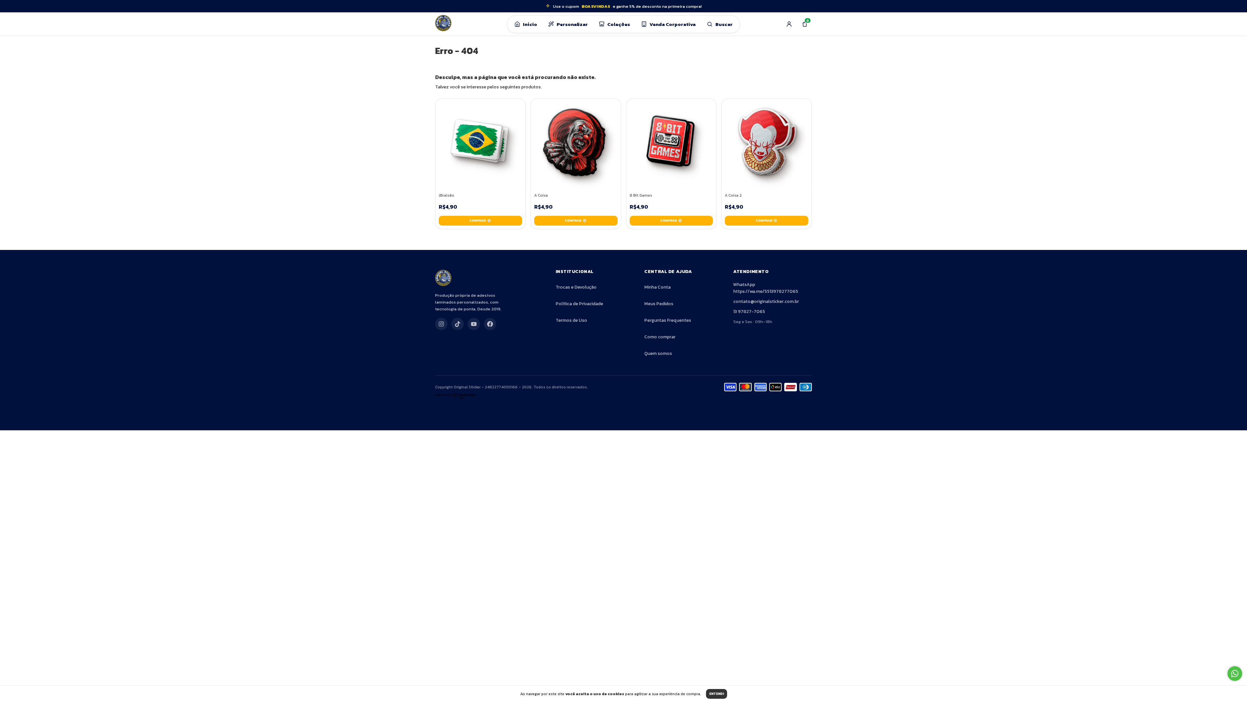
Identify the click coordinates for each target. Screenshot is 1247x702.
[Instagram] (441, 324)
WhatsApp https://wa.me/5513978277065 (765, 288)
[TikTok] (457, 324)
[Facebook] (490, 324)
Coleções (618, 24)
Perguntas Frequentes (667, 320)
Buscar (724, 24)
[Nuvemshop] (455, 398)
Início (530, 24)
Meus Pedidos (658, 303)
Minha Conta (657, 287)
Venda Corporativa (672, 24)
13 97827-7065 (749, 311)
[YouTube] (474, 324)
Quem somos (658, 353)
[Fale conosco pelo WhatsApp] (1235, 673)
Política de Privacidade (579, 303)
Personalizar (572, 24)
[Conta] (789, 24)
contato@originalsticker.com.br (766, 301)
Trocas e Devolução (576, 287)
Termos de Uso (571, 320)
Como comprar (659, 336)
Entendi (716, 693)
